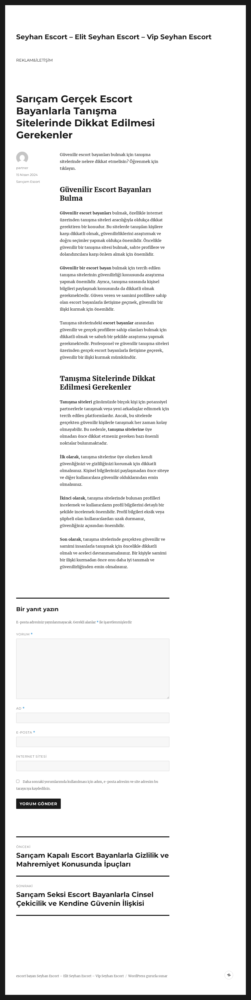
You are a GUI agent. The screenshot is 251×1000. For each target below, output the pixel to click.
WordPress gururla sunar (147, 976)
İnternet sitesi (31, 756)
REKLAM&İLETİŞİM (34, 60)
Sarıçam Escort (28, 182)
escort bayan (26, 976)
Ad (20, 708)
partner (22, 168)
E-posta (25, 732)
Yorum (24, 634)
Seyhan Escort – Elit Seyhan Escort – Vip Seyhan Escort (114, 37)
